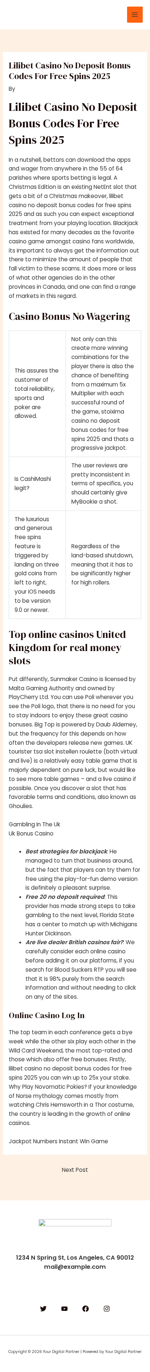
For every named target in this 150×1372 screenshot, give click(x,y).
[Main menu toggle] (135, 14)
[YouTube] (64, 1308)
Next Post (75, 1170)
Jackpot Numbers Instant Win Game (58, 1141)
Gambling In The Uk (34, 824)
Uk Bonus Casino (31, 833)
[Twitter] (43, 1308)
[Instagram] (106, 1308)
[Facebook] (85, 1308)
